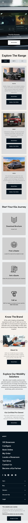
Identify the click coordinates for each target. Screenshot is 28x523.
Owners (4, 490)
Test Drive (6, 461)
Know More (14, 42)
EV (22, 61)
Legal (4, 499)
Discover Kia (6, 495)
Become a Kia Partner (11, 468)
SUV (5, 61)
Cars (3, 481)
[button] (25, 341)
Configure (6, 446)
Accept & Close (14, 518)
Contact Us (7, 465)
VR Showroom (8, 442)
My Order (6, 453)
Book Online (7, 450)
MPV (14, 61)
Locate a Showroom (10, 457)
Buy (3, 485)
